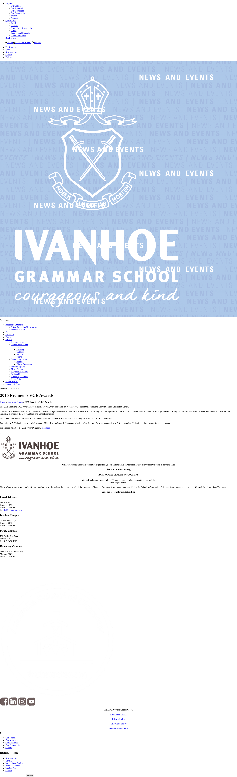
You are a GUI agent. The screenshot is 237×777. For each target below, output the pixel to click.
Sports (19, 357)
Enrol (13, 23)
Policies (8, 57)
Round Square (11, 381)
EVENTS (9, 334)
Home (2, 402)
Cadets (19, 347)
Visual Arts (16, 379)
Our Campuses (17, 11)
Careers (14, 25)
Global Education (24, 364)
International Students (20, 33)
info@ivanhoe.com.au (12, 510)
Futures (8, 337)
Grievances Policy (118, 724)
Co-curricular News (19, 344)
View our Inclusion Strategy (119, 469)
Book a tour (10, 47)
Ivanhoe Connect (12, 766)
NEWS (8, 339)
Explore (8, 3)
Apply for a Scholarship (21, 28)
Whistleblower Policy (118, 728)
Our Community (18, 13)
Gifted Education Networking (24, 327)
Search (14, 16)
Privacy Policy (118, 719)
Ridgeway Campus (19, 371)
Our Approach (17, 8)
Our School (16, 6)
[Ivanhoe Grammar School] (97, 315)
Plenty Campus (17, 369)
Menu (10, 42)
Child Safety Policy (118, 714)
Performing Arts (18, 367)
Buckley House (17, 342)
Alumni (19, 362)
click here (45, 428)
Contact (14, 18)
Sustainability (17, 374)
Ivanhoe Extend (18, 330)
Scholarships (10, 52)
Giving (14, 30)
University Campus (19, 376)
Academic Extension (14, 325)
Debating (20, 349)
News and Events (18, 35)
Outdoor (20, 352)
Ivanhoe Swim (11, 768)
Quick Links (10, 20)
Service (19, 354)
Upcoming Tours (12, 384)
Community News (19, 359)
